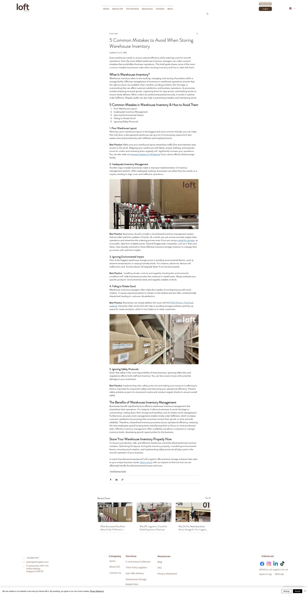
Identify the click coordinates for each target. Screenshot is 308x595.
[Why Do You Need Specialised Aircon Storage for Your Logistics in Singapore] (193, 512)
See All (208, 498)
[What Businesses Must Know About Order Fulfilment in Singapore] (115, 512)
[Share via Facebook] (110, 479)
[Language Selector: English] (291, 8)
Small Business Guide (118, 471)
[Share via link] (122, 479)
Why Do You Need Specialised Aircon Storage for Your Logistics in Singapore (193, 528)
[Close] (305, 591)
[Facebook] (262, 564)
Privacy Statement (167, 573)
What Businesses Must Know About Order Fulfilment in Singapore (112, 528)
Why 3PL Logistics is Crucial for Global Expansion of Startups (153, 528)
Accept (297, 591)
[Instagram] (269, 564)
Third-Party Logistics (136, 567)
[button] (132, 8)
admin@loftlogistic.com (37, 562)
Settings (286, 591)
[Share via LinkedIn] (116, 479)
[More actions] (197, 33)
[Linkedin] (275, 564)
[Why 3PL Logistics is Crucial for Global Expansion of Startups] (154, 512)
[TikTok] (282, 564)
